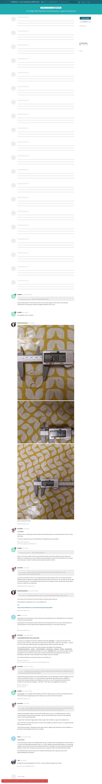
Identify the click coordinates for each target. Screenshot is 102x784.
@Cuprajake (49, 649)
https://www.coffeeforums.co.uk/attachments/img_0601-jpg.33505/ (34, 607)
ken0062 (21, 531)
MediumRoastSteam (25, 299)
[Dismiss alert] (46, 781)
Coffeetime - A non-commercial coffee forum (25, 2)
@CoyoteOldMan (40, 649)
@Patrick (56, 649)
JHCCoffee (23, 572)
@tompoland (68, 649)
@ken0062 (51, 641)
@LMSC (62, 649)
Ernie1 (22, 671)
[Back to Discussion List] (2, 2)
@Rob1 (33, 649)
